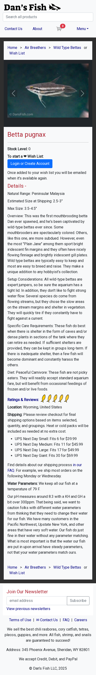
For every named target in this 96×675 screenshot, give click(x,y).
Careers (80, 620)
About (37, 29)
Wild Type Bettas (67, 47)
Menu (81, 29)
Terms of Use (20, 620)
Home (12, 47)
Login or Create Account (29, 163)
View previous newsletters (28, 609)
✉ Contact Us (47, 620)
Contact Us (13, 29)
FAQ (66, 620)
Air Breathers (35, 47)
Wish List (17, 53)
